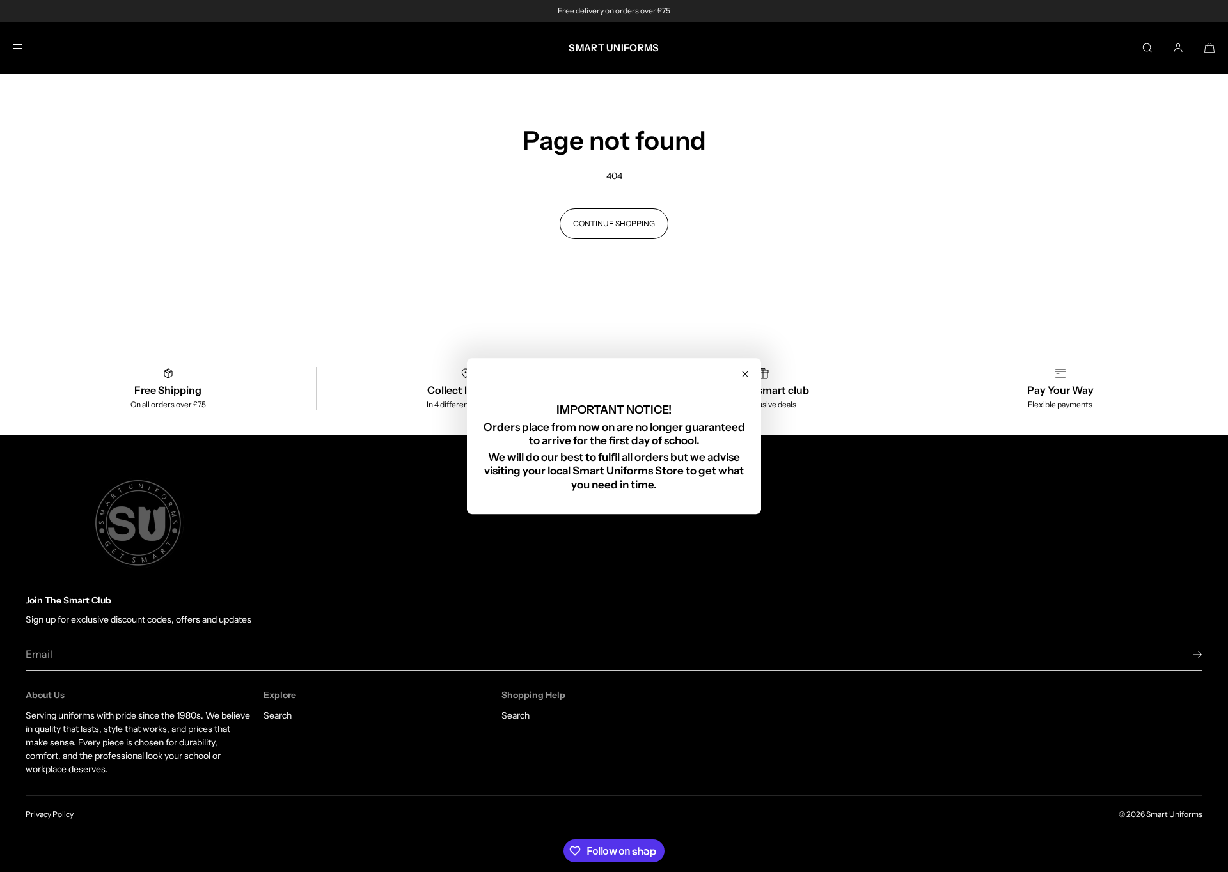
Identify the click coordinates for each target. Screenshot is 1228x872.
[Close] (745, 374)
